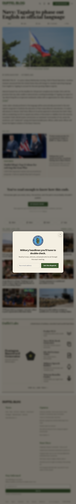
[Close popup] (60, 234)
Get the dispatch (50, 265)
